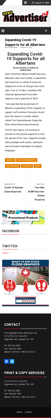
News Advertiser (11, 47)
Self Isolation (13, 166)
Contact (28, 412)
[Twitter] (12, 361)
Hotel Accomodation (27, 160)
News (37, 166)
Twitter (5, 253)
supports (27, 166)
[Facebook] (6, 361)
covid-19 (10, 160)
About (19, 412)
